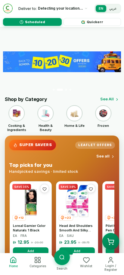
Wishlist (86, 266)
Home (13, 266)
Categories (37, 266)
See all (103, 156)
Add (30, 251)
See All (107, 98)
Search (62, 268)
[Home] (8, 8)
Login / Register (110, 268)
